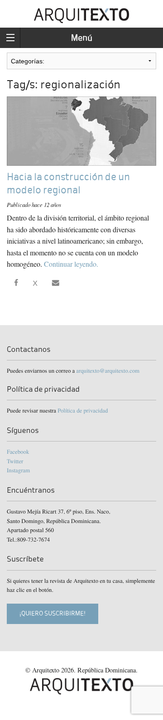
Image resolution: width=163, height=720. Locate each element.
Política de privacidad (83, 410)
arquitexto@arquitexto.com (107, 370)
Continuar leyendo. (71, 264)
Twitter (15, 461)
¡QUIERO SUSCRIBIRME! (52, 613)
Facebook (18, 451)
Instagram (18, 470)
